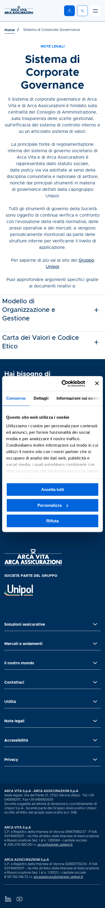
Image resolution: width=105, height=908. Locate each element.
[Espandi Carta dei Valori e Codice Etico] (96, 342)
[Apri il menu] (95, 10)
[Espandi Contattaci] (95, 682)
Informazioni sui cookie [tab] (79, 398)
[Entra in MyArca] (69, 10)
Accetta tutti (52, 489)
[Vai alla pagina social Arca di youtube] (19, 899)
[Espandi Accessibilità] (95, 740)
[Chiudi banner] (97, 383)
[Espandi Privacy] (95, 759)
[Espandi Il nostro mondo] (95, 663)
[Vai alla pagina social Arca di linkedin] (8, 899)
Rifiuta (52, 521)
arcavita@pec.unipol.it (55, 844)
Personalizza (49, 505)
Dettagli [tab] (41, 398)
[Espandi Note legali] (95, 720)
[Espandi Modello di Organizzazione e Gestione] (96, 310)
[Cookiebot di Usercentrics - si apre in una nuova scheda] (63, 383)
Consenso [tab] (16, 398)
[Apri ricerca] (82, 10)
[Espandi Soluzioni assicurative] (95, 624)
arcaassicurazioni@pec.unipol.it (58, 876)
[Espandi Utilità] (95, 701)
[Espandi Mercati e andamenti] (95, 643)
